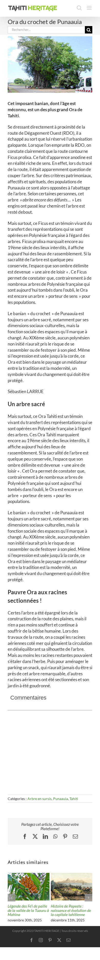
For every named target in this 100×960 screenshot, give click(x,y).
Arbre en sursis (39, 798)
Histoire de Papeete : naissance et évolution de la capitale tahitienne (39, 910)
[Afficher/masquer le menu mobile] (89, 7)
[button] (11, 898)
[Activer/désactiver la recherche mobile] (79, 7)
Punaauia (60, 798)
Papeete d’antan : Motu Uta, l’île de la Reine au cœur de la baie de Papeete (80, 912)
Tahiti (73, 798)
